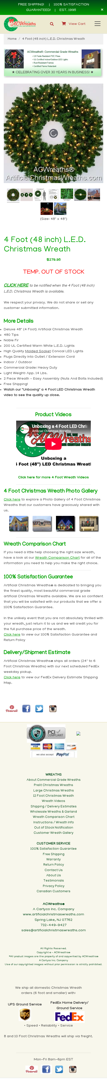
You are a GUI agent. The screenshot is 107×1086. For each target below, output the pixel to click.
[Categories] (96, 23)
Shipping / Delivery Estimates (54, 807)
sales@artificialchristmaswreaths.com (53, 931)
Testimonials (53, 881)
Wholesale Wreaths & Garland (53, 812)
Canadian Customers (53, 891)
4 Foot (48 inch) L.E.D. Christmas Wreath (53, 39)
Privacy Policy (53, 886)
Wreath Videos (53, 801)
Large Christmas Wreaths (53, 791)
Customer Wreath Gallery (53, 833)
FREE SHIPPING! (31, 5)
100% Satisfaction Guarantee (53, 849)
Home (12, 39)
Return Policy (53, 865)
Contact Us (54, 870)
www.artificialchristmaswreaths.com (53, 915)
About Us (53, 876)
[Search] (52, 24)
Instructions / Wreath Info (53, 823)
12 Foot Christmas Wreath (53, 796)
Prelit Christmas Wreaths (53, 785)
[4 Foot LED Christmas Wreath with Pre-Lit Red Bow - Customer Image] (47, 209)
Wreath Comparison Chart (53, 817)
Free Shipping (53, 854)
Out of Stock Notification (53, 828)
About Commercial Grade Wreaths (54, 780)
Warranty (53, 860)
